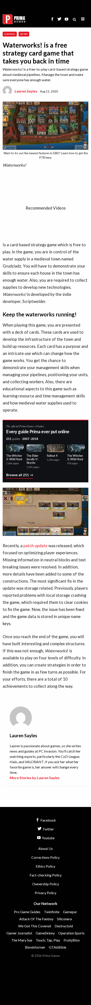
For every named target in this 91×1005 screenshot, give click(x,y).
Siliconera (64, 919)
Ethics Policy (45, 866)
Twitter (48, 829)
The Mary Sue (21, 940)
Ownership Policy (45, 884)
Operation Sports (71, 933)
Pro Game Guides (27, 912)
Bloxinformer (35, 947)
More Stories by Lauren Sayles (35, 778)
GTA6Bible (57, 947)
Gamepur (70, 912)
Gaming (9, 34)
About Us (45, 848)
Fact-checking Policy (46, 875)
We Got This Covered (34, 926)
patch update (35, 545)
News (24, 34)
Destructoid (64, 926)
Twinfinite (51, 912)
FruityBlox (72, 940)
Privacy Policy (45, 893)
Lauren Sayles (26, 91)
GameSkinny (45, 933)
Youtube (48, 838)
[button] (83, 19)
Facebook (48, 820)
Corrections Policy (45, 857)
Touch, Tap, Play (48, 940)
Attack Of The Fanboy (36, 919)
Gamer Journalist (19, 933)
